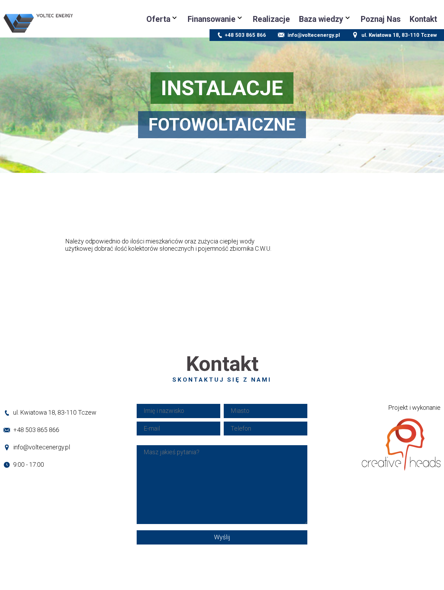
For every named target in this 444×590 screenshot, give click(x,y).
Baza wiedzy (321, 19)
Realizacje (271, 19)
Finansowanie (212, 19)
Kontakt (423, 19)
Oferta (158, 19)
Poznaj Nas (381, 19)
